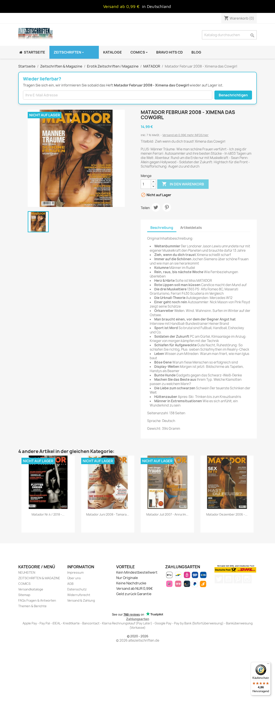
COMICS (24, 584)
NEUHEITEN (26, 572)
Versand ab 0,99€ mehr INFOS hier (185, 135)
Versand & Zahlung (81, 600)
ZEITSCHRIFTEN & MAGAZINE (39, 578)
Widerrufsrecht (78, 595)
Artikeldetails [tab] (191, 227)
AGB (70, 584)
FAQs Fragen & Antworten (37, 600)
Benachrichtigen (233, 95)
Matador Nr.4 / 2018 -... (48, 514)
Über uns (74, 578)
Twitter (219, 579)
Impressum (75, 572)
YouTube (228, 579)
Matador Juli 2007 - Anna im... (167, 514)
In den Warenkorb (183, 183)
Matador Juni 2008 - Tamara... (107, 514)
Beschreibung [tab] (161, 227)
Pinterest (166, 207)
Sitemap (24, 595)
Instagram (247, 579)
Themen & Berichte (32, 606)
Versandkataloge (30, 589)
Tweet (155, 207)
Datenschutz (77, 589)
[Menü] (268, 664)
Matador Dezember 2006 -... (227, 514)
